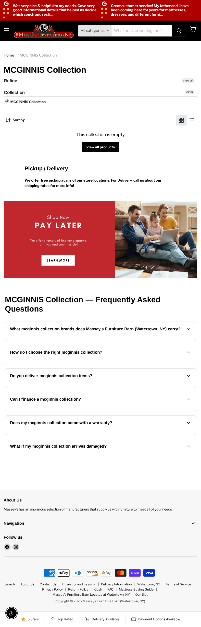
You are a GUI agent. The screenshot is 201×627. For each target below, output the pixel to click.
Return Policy (78, 589)
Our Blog (142, 594)
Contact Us (48, 584)
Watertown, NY (148, 584)
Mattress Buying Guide (136, 589)
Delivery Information (116, 584)
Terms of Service (178, 584)
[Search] (179, 30)
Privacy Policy (52, 589)
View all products (100, 147)
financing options (48, 410)
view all (188, 80)
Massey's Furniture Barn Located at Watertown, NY (91, 594)
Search (9, 584)
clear (189, 92)
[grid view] (181, 120)
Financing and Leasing (79, 584)
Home (9, 55)
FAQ (110, 589)
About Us (27, 584)
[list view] (192, 120)
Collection (14, 92)
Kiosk (98, 589)
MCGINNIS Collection (28, 102)
